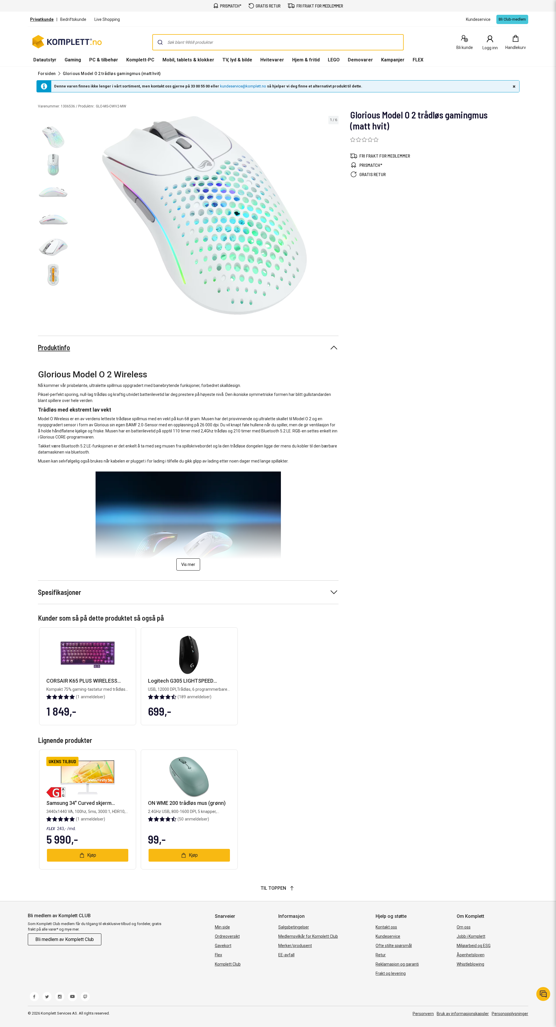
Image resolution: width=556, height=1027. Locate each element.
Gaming (73, 60)
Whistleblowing (470, 964)
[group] (204, 215)
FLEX (418, 60)
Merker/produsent (295, 945)
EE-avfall (286, 955)
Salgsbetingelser (293, 927)
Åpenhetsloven (470, 955)
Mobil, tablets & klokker (188, 60)
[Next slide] (333, 216)
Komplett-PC (140, 60)
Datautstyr (44, 60)
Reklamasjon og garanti (397, 964)
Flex (218, 955)
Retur (381, 955)
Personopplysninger (510, 1013)
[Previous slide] (75, 216)
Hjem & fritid (306, 60)
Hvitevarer (272, 60)
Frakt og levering (391, 973)
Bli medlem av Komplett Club (64, 939)
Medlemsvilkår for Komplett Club (308, 936)
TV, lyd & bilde (237, 60)
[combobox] (278, 42)
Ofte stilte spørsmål (394, 945)
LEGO (334, 60)
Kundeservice (388, 936)
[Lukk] (513, 86)
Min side (222, 927)
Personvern (423, 1013)
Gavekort (223, 945)
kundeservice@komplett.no (243, 86)
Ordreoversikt (227, 936)
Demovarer (360, 60)
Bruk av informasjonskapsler (463, 1013)
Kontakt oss (386, 927)
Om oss (464, 927)
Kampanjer (393, 60)
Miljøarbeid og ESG (474, 945)
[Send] (160, 42)
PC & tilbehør (103, 60)
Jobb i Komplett (471, 936)
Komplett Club (228, 964)
